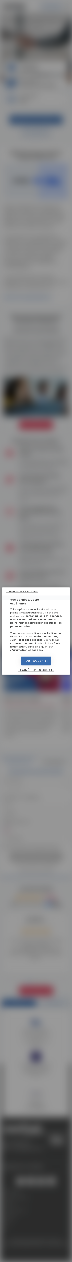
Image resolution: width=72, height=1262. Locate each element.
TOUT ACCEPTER (35, 661)
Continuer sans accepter (22, 591)
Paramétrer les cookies (36, 670)
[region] (36, 631)
